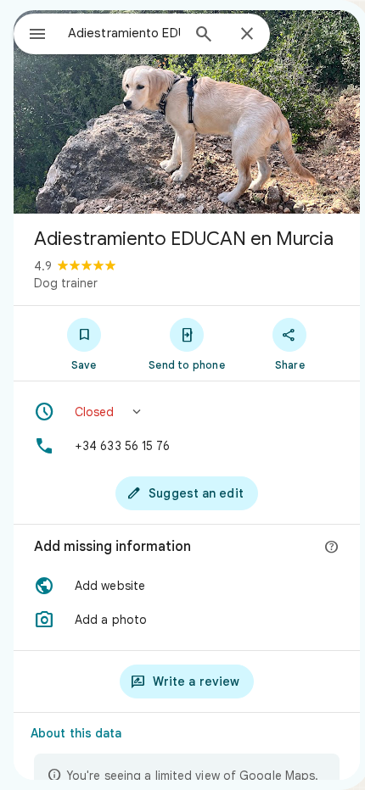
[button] (187, 412)
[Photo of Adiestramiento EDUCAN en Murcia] (187, 112)
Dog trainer (66, 283)
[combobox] (124, 33)
